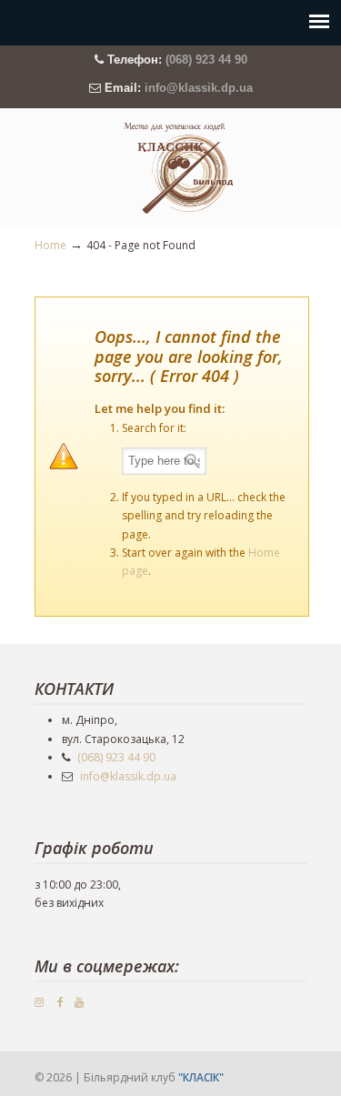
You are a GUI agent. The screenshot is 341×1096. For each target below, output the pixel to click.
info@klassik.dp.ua (199, 88)
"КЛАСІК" (201, 1077)
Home (50, 245)
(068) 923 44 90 (206, 59)
